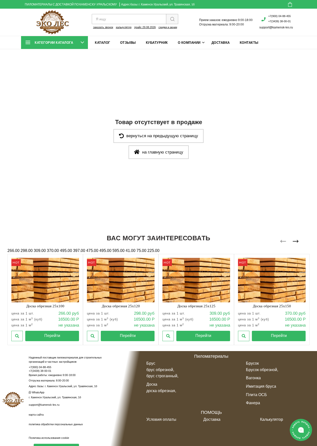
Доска (151, 384)
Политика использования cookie (49, 437)
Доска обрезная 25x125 (196, 306)
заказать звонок (103, 27)
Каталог (102, 43)
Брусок (252, 363)
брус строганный (161, 376)
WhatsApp (37, 392)
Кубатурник (157, 43)
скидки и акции (167, 27)
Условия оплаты (161, 419)
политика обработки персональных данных (56, 424)
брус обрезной (159, 370)
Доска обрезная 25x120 (121, 306)
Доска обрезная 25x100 (45, 306)
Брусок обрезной (261, 370)
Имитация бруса (261, 386)
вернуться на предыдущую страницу (162, 136)
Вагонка (253, 378)
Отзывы (128, 43)
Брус (150, 363)
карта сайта (36, 414)
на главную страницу (162, 152)
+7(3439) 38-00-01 (279, 21)
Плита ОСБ (256, 395)
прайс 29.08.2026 (145, 27)
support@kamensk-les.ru (276, 27)
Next (295, 241)
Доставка (220, 43)
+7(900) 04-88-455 (279, 16)
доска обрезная (160, 391)
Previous (283, 241)
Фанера (253, 403)
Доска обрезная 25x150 (272, 306)
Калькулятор (271, 419)
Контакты (249, 43)
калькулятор (124, 27)
